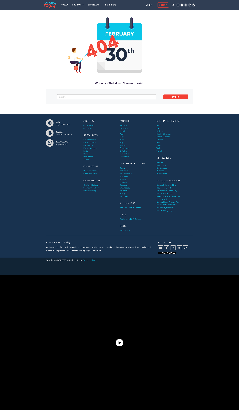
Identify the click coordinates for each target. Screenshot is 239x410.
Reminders (110, 5)
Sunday (123, 179)
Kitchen (159, 139)
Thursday (124, 191)
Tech (158, 148)
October (123, 151)
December (124, 157)
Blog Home (125, 230)
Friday (122, 193)
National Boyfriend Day (166, 191)
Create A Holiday (90, 185)
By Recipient (162, 174)
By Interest (161, 165)
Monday (123, 182)
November (124, 154)
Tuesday (123, 185)
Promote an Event (91, 171)
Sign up (163, 5)
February (124, 128)
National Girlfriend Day (166, 185)
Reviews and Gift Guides (130, 219)
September (125, 148)
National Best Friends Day (167, 202)
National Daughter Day (166, 205)
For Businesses (89, 139)
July (121, 142)
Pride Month (161, 199)
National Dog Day (164, 210)
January (123, 125)
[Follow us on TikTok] (193, 4)
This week (124, 176)
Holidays (77, 5)
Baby (158, 125)
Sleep (158, 145)
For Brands (88, 145)
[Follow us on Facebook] (181, 4)
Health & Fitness (163, 134)
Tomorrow (124, 171)
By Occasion (161, 168)
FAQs (85, 151)
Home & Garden (163, 137)
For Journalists (89, 142)
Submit (175, 97)
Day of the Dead (163, 188)
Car (157, 128)
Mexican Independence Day (168, 196)
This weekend (126, 174)
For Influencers (89, 148)
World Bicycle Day (164, 208)
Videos (86, 159)
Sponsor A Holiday (91, 188)
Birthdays (93, 5)
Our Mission (88, 125)
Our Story (87, 128)
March (122, 131)
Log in (149, 5)
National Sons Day (164, 193)
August (123, 145)
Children (160, 131)
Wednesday (125, 188)
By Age (159, 162)
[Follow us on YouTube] (178, 4)
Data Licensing (89, 191)
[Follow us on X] (189, 4)
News (85, 154)
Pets (158, 142)
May (121, 137)
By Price (160, 171)
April (122, 134)
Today (64, 5)
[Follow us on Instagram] (185, 4)
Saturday (124, 196)
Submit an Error (90, 174)
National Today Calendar (130, 208)
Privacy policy (89, 260)
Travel (159, 151)
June (122, 139)
